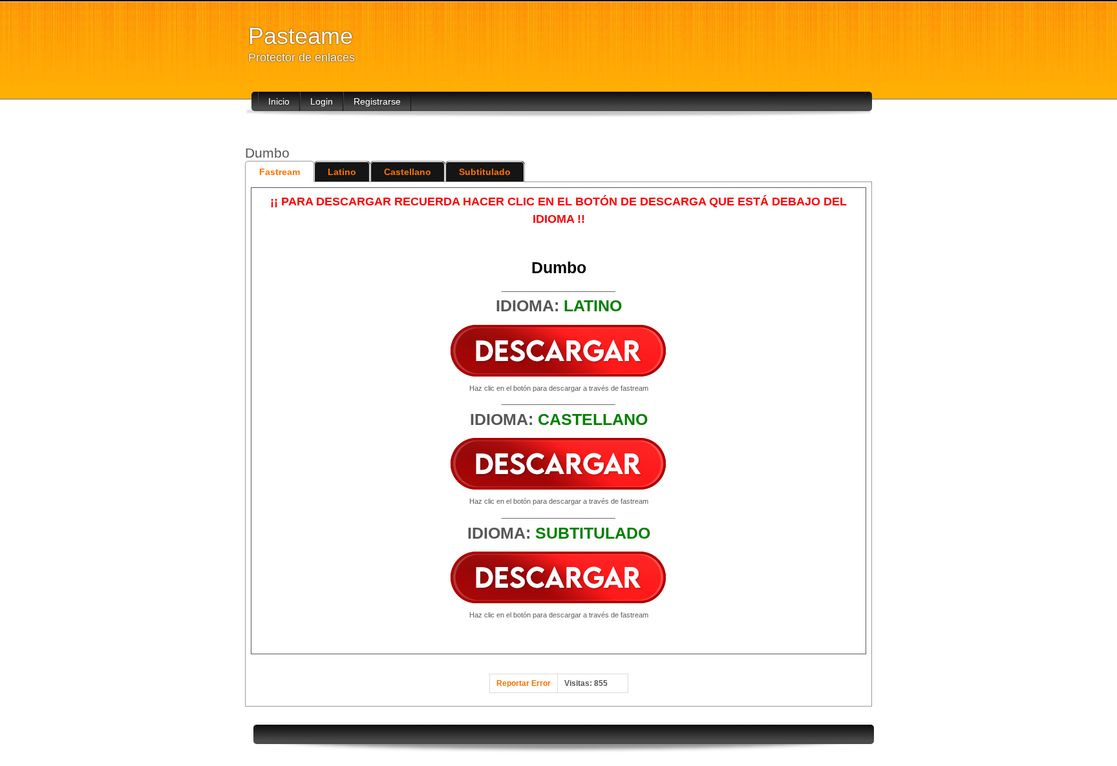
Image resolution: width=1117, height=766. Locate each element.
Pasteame (300, 36)
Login (321, 101)
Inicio (279, 101)
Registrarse (377, 101)
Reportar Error (523, 683)
